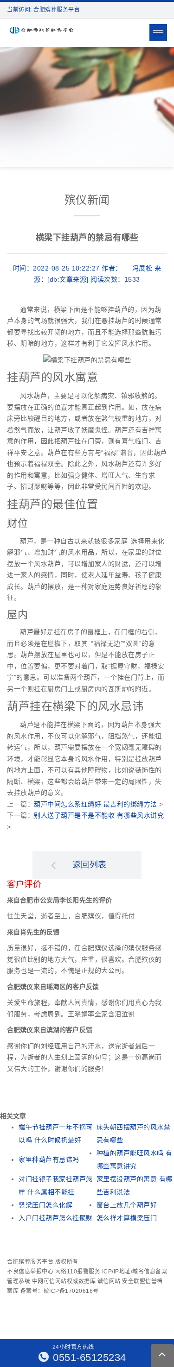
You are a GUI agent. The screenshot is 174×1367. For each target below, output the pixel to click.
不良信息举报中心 (30, 1271)
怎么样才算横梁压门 (127, 1218)
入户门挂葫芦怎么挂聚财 (56, 1218)
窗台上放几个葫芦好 (127, 1205)
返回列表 (89, 864)
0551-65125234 (88, 1357)
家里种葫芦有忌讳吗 (49, 1159)
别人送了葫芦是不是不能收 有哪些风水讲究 (99, 815)
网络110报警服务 (78, 1271)
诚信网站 (109, 1281)
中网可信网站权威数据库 (64, 1281)
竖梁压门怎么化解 (45, 1205)
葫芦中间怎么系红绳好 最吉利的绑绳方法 (95, 804)
